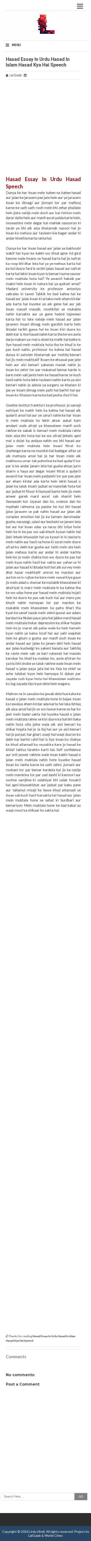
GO (81, 1496)
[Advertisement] (45, 130)
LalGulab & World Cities (45, 1535)
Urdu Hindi (37, 1531)
